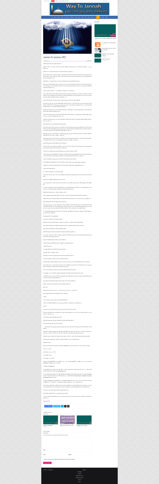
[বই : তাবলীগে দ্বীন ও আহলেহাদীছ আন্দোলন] (97, 44)
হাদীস (85, 17)
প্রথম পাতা (79, 479)
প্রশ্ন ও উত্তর (66, 17)
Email (44, 454)
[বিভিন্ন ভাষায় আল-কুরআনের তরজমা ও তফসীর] (67, 419)
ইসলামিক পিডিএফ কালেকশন (79, 475)
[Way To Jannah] (79, 9)
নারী (100, 17)
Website (69, 454)
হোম (44, 54)
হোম (52, 17)
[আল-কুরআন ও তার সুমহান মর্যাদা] (50, 419)
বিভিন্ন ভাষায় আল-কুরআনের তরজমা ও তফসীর (66, 425)
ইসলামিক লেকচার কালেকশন (79, 477)
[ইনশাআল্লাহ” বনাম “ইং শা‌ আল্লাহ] (84, 419)
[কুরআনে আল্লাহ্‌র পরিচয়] (97, 60)
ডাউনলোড (58, 17)
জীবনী (103, 17)
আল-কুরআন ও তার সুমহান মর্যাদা (47, 425)
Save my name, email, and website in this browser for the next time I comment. (59, 459)
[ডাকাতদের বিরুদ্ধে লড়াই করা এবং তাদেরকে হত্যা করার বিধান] (97, 50)
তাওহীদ (62, 17)
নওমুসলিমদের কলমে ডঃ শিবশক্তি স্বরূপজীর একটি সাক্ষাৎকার (105, 38)
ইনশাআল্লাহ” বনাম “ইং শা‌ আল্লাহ (82, 425)
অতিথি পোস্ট (79, 473)
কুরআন (98, 17)
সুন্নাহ (92, 17)
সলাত (95, 17)
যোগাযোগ (79, 481)
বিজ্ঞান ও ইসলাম (77, 17)
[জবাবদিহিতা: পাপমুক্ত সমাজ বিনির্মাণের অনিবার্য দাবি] (97, 55)
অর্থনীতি (106, 17)
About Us (84, 469)
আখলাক (88, 17)
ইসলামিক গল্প (72, 17)
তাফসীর (82, 17)
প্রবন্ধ (55, 17)
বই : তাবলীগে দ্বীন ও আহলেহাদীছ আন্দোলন (109, 42)
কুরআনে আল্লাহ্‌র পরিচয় (58, 1)
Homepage (79, 471)
